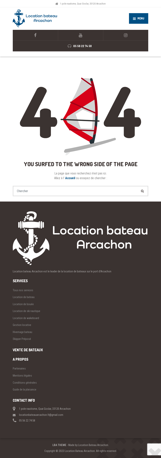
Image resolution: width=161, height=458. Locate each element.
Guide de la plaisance (24, 389)
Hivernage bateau (22, 332)
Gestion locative (22, 325)
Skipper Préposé (22, 338)
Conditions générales (25, 382)
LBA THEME (59, 445)
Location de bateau (24, 297)
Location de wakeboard (26, 318)
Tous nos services (23, 290)
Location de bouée (23, 304)
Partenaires (19, 368)
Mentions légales (22, 375)
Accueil (70, 178)
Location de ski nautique (26, 311)
